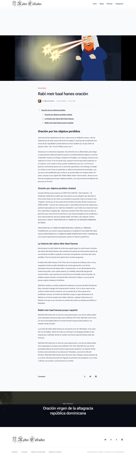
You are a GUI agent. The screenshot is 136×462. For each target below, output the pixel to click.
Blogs (102, 4)
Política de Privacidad (38, 452)
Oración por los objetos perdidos (53, 110)
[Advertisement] (68, 21)
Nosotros (15, 452)
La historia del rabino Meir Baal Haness (59, 119)
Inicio (95, 4)
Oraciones (42, 88)
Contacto (24, 452)
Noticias (110, 4)
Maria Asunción (49, 101)
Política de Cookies (55, 452)
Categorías (119, 4)
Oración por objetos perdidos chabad (58, 115)
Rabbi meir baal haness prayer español (59, 123)
